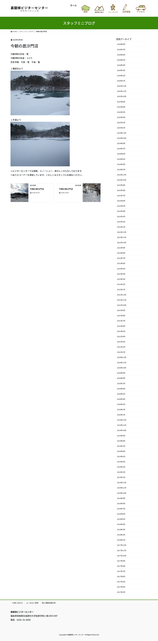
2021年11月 (121, 300)
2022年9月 (121, 247)
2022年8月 (121, 253)
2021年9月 (121, 310)
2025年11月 (121, 91)
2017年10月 (121, 555)
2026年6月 (121, 54)
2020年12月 (121, 357)
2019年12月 (121, 420)
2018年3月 (121, 529)
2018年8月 (121, 503)
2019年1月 (121, 477)
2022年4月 (121, 274)
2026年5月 (121, 60)
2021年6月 (121, 326)
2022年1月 (121, 289)
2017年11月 (121, 550)
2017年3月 (121, 592)
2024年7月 (121, 148)
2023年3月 (121, 216)
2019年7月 (121, 446)
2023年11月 (121, 174)
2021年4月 (121, 336)
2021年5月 (121, 331)
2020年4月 (121, 399)
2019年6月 (121, 451)
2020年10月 (121, 367)
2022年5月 (121, 268)
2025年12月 (121, 86)
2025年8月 (121, 101)
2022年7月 (121, 258)
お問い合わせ (17, 603)
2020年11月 (121, 362)
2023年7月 (121, 195)
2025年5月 (121, 112)
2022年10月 (121, 242)
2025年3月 (121, 122)
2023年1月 (121, 227)
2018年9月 (121, 498)
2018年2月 (121, 534)
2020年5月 (121, 394)
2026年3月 (121, 70)
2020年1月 (121, 414)
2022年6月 (121, 263)
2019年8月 (121, 441)
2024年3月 (121, 169)
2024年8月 (121, 143)
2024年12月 (121, 133)
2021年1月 (121, 352)
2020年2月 (121, 409)
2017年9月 (121, 561)
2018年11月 (121, 487)
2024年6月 (121, 153)
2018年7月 (121, 508)
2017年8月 (121, 566)
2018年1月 (121, 540)
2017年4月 (121, 587)
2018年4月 (121, 524)
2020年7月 (121, 383)
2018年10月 (121, 493)
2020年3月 (121, 404)
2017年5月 (121, 581)
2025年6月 (121, 107)
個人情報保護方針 (49, 603)
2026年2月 (121, 75)
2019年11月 (121, 425)
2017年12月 (121, 545)
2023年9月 (121, 185)
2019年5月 (121, 456)
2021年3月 (121, 341)
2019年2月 (121, 472)
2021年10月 (121, 305)
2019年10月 (121, 430)
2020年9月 (121, 373)
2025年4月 (121, 117)
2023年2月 (121, 221)
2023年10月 (121, 180)
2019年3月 (121, 467)
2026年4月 (121, 65)
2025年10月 (121, 96)
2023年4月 (121, 211)
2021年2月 (121, 347)
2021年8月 (121, 315)
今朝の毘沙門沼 (37, 188)
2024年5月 (121, 159)
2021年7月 (121, 320)
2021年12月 (121, 294)
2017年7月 (121, 571)
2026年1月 (121, 80)
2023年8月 (121, 190)
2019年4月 (121, 461)
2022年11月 (121, 237)
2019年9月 (121, 435)
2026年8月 (121, 44)
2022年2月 (121, 284)
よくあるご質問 (32, 603)
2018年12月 (121, 482)
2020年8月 (121, 378)
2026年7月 (121, 49)
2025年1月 (121, 127)
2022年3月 (121, 279)
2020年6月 (121, 388)
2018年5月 (121, 519)
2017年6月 (121, 576)
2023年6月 (121, 200)
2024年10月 (121, 138)
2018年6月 (121, 514)
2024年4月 (121, 164)
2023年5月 (121, 206)
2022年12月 (121, 232)
